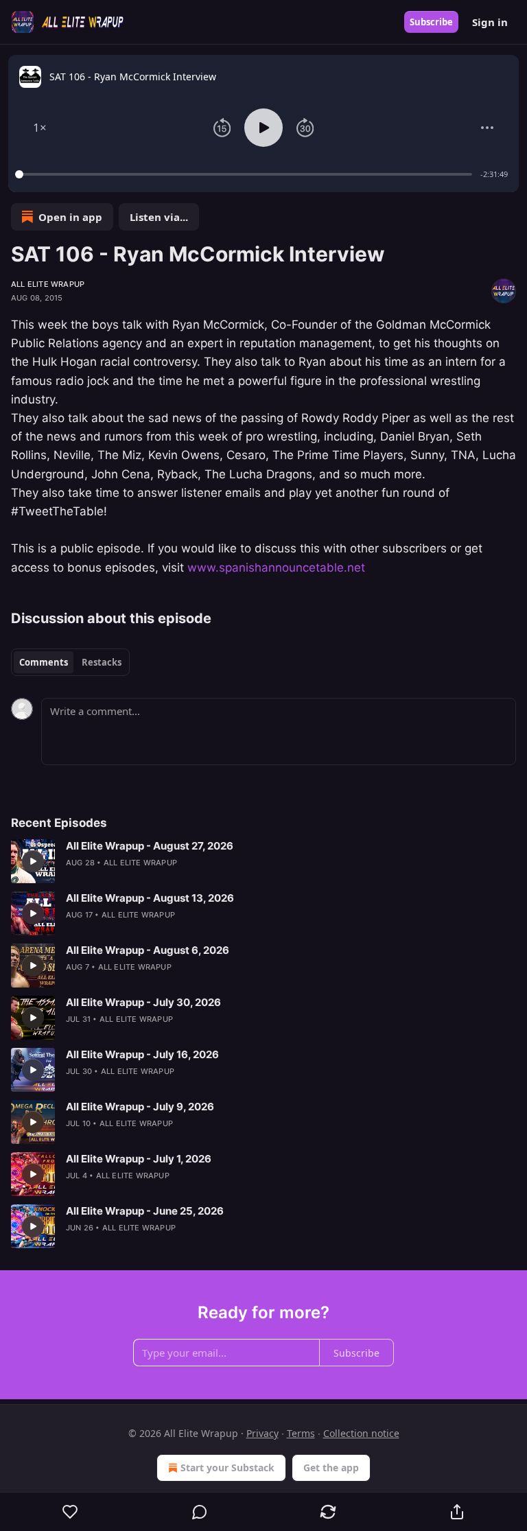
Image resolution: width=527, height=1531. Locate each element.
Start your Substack (227, 1467)
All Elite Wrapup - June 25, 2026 (145, 1210)
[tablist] (70, 662)
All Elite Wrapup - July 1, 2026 (138, 1158)
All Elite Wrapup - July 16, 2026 (142, 1054)
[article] (263, 861)
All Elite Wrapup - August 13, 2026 (150, 897)
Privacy (262, 1433)
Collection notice (361, 1433)
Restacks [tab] (101, 662)
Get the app (331, 1467)
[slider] (245, 174)
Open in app (70, 217)
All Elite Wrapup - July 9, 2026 (140, 1106)
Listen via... (159, 217)
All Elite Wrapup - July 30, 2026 (143, 1002)
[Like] (70, 1512)
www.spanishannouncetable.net (276, 567)
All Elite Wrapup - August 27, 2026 (149, 845)
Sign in (490, 22)
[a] (33, 861)
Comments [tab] (43, 662)
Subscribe (431, 22)
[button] (39, 127)
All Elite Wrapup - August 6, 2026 (147, 950)
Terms (301, 1433)
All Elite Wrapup (47, 284)
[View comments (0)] (199, 1512)
